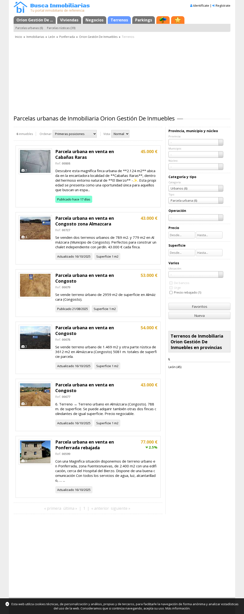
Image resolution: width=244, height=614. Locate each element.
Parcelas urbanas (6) (29, 28)
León (51, 37)
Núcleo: (173, 160)
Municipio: (175, 148)
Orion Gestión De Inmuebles (98, 37)
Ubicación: (175, 268)
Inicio (18, 37)
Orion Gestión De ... (34, 20)
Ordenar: (46, 134)
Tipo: (171, 194)
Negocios (94, 20)
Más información (177, 608)
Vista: (107, 134)
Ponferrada (67, 37)
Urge (177, 287)
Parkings (143, 20)
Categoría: (174, 182)
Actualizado (65, 256)
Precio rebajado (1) (187, 292)
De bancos (181, 283)
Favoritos (199, 306)
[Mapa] (163, 20)
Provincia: (174, 136)
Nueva (199, 315)
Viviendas (69, 20)
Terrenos (119, 20)
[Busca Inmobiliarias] (20, 12)
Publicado (64, 199)
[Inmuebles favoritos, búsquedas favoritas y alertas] (177, 20)
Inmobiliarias (35, 37)
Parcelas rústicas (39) (61, 28)
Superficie (103, 256)
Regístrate (223, 5)
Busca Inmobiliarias (60, 5)
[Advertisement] (122, 75)
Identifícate (201, 5)
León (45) (174, 367)
